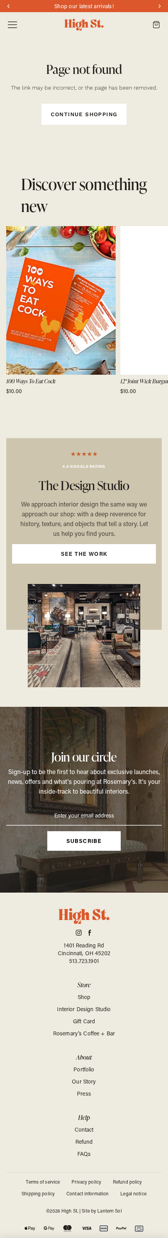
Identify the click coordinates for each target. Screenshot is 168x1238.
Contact (84, 1129)
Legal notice (133, 1193)
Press (84, 1093)
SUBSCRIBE (84, 840)
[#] (84, 534)
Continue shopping (84, 114)
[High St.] (84, 25)
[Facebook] (90, 933)
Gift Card (84, 1021)
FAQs (84, 1153)
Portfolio (83, 1069)
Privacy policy (86, 1182)
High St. (69, 1210)
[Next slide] (153, 310)
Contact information (87, 1193)
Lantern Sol (109, 1210)
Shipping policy (38, 1193)
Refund (84, 1141)
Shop (84, 997)
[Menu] (12, 25)
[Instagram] (79, 933)
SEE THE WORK (84, 553)
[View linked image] (84, 635)
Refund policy (127, 1182)
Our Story (84, 1081)
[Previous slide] (14, 310)
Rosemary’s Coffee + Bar (84, 1033)
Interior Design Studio (84, 1009)
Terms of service (43, 1182)
